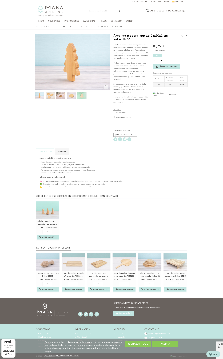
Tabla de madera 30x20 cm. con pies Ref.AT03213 (175, 274)
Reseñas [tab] (62, 152)
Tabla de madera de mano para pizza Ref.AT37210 (124, 274)
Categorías (89, 21)
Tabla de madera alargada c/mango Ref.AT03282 (73, 274)
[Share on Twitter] (115, 139)
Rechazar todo (138, 344)
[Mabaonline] (50, 11)
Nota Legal (82, 337)
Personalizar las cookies (69, 356)
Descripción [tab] (45, 152)
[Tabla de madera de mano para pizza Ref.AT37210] (124, 262)
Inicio (41, 21)
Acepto (165, 344)
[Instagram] (125, 139)
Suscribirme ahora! (125, 313)
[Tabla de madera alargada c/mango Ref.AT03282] (73, 262)
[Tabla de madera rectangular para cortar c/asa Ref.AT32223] (98, 262)
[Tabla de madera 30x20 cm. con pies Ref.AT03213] (175, 262)
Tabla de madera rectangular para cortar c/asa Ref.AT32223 (98, 276)
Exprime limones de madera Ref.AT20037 (48, 274)
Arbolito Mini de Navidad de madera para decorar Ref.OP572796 (47, 224)
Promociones (71, 21)
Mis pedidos (120, 337)
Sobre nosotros (44, 334)
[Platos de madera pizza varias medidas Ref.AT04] (150, 262)
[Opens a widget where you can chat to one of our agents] (213, 354)
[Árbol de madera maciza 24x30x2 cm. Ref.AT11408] (106, 87)
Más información (52, 356)
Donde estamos (44, 337)
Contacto (116, 21)
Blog (104, 21)
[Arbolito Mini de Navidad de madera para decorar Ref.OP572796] (47, 210)
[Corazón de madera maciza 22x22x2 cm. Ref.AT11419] (186, 36)
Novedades (54, 21)
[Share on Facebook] (120, 139)
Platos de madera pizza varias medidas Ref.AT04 (150, 274)
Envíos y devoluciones (85, 334)
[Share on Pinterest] (129, 139)
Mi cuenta (120, 334)
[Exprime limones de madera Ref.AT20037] (47, 262)
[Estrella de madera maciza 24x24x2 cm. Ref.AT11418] (182, 36)
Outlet (130, 21)
